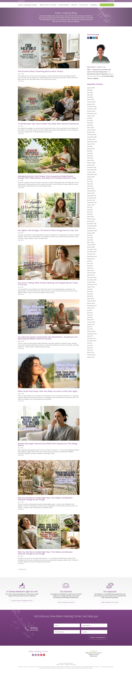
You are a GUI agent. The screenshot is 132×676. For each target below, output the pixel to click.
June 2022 (90, 181)
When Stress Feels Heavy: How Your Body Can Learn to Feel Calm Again (47, 391)
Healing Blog (93, 5)
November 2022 (91, 170)
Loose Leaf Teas (83, 5)
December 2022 (91, 167)
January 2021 (91, 221)
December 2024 (91, 134)
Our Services (53, 5)
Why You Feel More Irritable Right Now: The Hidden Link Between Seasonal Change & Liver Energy (45, 499)
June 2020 (90, 237)
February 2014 (91, 355)
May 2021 (90, 212)
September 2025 (92, 113)
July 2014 (89, 343)
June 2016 (90, 329)
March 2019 (90, 270)
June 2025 (90, 120)
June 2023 (90, 153)
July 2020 (89, 235)
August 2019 (91, 259)
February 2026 (91, 102)
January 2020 (91, 247)
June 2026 (90, 92)
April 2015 (90, 336)
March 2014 (90, 352)
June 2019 (90, 263)
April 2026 (90, 97)
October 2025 (91, 111)
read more (21, 81)
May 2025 (90, 123)
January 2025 (91, 132)
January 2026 (91, 104)
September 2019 (92, 256)
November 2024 (91, 137)
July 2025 (89, 118)
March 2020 (90, 242)
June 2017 (90, 312)
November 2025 (91, 109)
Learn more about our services (65, 602)
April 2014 (90, 350)
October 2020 (91, 228)
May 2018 (90, 294)
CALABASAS (93, 651)
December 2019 (91, 249)
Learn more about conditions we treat (22, 600)
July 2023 (89, 151)
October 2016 (91, 322)
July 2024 (89, 146)
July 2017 (89, 310)
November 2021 (91, 198)
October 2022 (91, 172)
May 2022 (90, 184)
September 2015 (92, 334)
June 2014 (90, 345)
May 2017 (90, 315)
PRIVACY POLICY (60, 664)
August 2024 (91, 144)
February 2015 (91, 338)
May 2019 (90, 266)
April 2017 (90, 317)
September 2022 (92, 174)
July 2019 (89, 261)
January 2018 (91, 303)
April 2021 (90, 214)
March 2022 (90, 188)
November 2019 (91, 251)
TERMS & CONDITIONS (70, 664)
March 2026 (90, 99)
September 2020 (92, 230)
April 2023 (90, 158)
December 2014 (91, 340)
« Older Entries (22, 569)
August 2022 (91, 177)
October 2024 (91, 139)
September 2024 (92, 141)
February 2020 (91, 244)
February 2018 (91, 301)
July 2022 (89, 179)
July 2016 (89, 326)
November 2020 (91, 226)
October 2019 (91, 254)
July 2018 (89, 289)
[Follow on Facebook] (88, 38)
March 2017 (90, 319)
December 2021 (91, 195)
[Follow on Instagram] (36, 655)
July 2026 (89, 90)
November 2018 (91, 280)
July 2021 (89, 207)
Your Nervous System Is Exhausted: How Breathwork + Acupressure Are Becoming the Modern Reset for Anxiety (48, 338)
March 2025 (90, 127)
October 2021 (91, 200)
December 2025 (91, 106)
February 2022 (91, 191)
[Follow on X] (91, 38)
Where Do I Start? (44, 5)
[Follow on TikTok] (41, 655)
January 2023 (91, 165)
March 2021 (90, 216)
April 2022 (90, 186)
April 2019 (90, 268)
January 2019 (91, 275)
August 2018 (91, 287)
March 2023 (90, 160)
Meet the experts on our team (109, 602)
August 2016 (91, 324)
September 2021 (92, 202)
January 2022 (91, 193)
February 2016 (91, 331)
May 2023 (90, 155)
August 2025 (91, 116)
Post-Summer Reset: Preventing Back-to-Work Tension (40, 71)
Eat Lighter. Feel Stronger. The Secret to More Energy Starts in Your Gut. (48, 230)
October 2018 (91, 282)
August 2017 (91, 308)
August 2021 (91, 205)
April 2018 (90, 296)
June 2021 (90, 209)
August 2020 (91, 233)
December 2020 (91, 223)
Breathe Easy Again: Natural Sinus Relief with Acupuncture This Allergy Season (47, 444)
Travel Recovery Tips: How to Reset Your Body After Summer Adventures (48, 123)
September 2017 (92, 305)
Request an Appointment (107, 5)
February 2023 (91, 163)
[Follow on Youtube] (96, 38)
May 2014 (90, 348)
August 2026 (91, 88)
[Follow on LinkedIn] (94, 38)
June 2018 (90, 291)
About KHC (74, 5)
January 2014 (91, 357)
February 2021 (91, 219)
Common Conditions (64, 5)
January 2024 (91, 148)
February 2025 (91, 130)
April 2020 (90, 240)
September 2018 (92, 284)
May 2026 (90, 95)
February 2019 (91, 273)
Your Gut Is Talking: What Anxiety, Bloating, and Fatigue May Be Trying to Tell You (48, 284)
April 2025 (90, 125)
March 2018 (90, 298)
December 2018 (91, 277)
